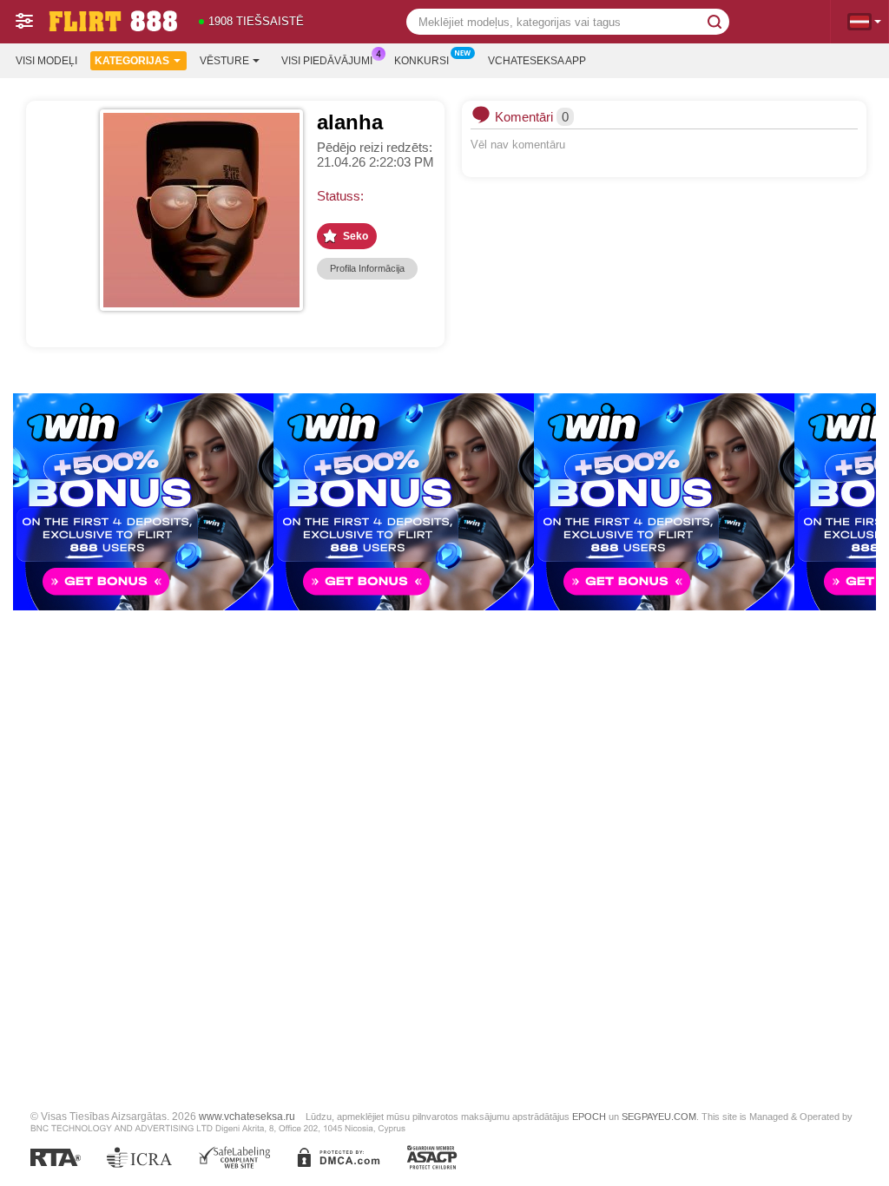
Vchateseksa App (537, 61)
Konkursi (421, 61)
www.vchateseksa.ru (247, 1116)
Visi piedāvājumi (326, 61)
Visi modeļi (46, 61)
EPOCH (589, 1116)
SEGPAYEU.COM (659, 1116)
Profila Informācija (367, 268)
